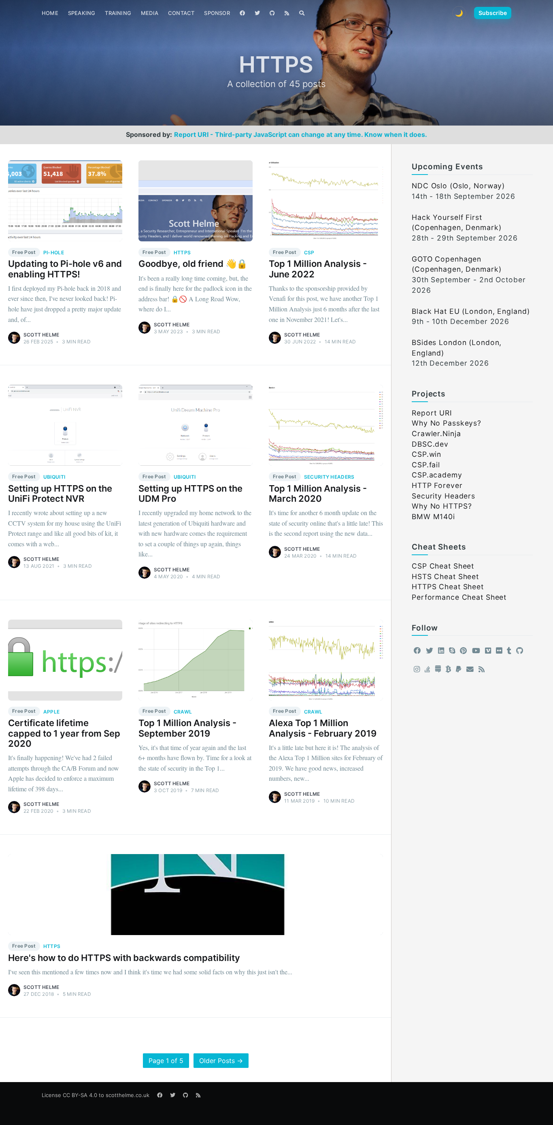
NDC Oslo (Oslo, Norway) (458, 185)
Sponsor (217, 13)
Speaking (82, 13)
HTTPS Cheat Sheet (448, 586)
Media (149, 13)
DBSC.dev (430, 444)
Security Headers (443, 496)
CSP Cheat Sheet (443, 566)
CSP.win (426, 454)
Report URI (432, 413)
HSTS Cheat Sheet (445, 576)
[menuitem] (50, 13)
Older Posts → (221, 1061)
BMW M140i (433, 516)
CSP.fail (426, 464)
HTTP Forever (437, 485)
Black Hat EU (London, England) (471, 311)
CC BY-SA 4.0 (80, 1095)
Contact (181, 13)
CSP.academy (437, 475)
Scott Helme (41, 335)
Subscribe (493, 12)
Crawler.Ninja (436, 433)
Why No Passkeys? (446, 423)
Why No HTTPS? (442, 506)
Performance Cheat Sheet (459, 597)
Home (50, 13)
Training (118, 13)
